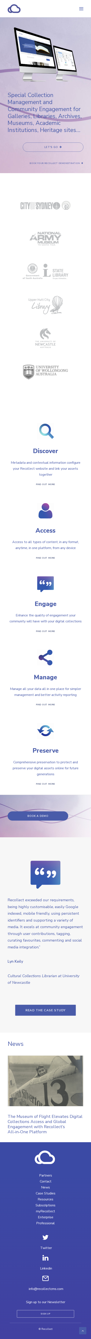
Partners (45, 1175)
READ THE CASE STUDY (45, 1010)
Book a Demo (38, 816)
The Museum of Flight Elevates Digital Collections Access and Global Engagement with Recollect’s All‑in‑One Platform (45, 1124)
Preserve (46, 750)
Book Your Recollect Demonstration (55, 163)
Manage (45, 677)
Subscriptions (45, 1205)
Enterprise (45, 1217)
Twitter (46, 1248)
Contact (45, 1181)
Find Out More (45, 484)
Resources (45, 1199)
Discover (45, 451)
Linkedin (46, 1268)
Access (45, 530)
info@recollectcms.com (46, 1289)
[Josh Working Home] (45, 1157)
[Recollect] (37, 8)
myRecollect (45, 1211)
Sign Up (45, 1314)
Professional (45, 1223)
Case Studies (45, 1193)
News (45, 1187)
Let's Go (51, 147)
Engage (46, 604)
